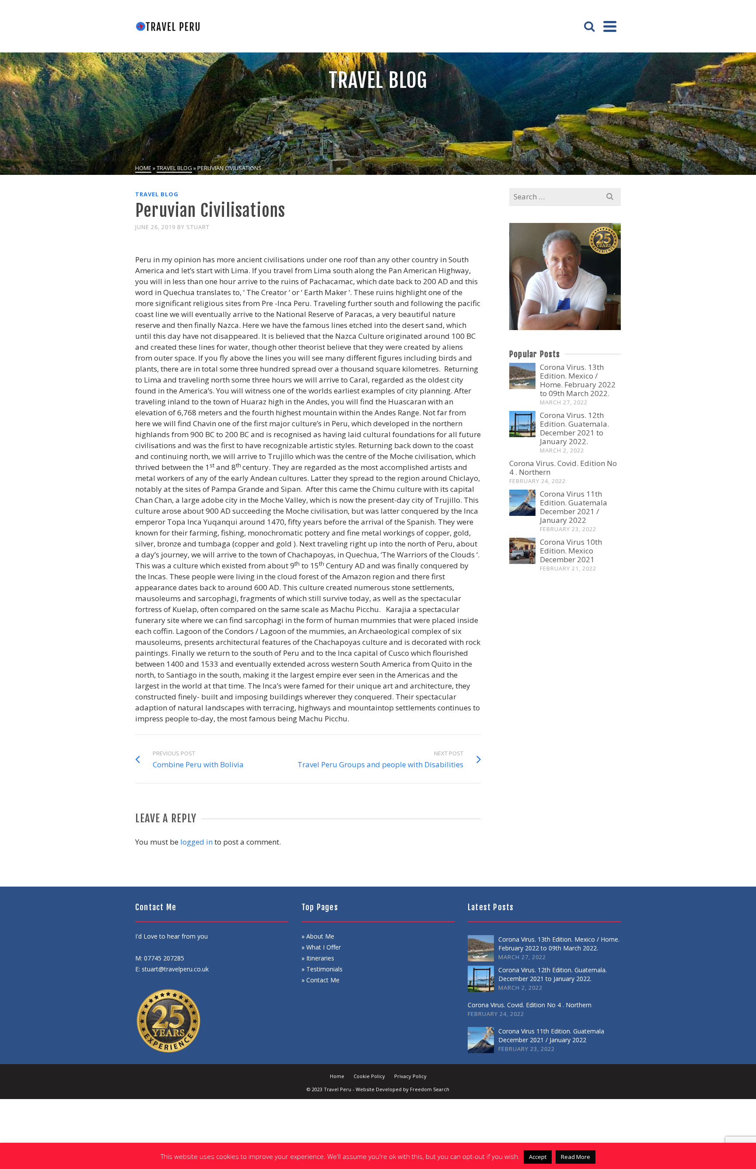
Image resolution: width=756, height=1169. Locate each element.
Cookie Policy (369, 1076)
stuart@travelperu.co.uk (175, 969)
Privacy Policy (410, 1076)
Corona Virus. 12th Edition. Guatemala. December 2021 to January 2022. (574, 428)
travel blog (156, 194)
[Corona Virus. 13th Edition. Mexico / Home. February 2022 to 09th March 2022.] (522, 376)
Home (337, 1076)
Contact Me (323, 980)
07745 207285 (164, 958)
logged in (196, 842)
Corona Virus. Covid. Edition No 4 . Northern (563, 467)
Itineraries (320, 958)
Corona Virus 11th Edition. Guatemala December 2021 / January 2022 (573, 507)
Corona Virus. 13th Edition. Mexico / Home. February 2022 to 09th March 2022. (578, 380)
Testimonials (324, 969)
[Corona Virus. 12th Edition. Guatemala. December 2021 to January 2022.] (522, 424)
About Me (319, 936)
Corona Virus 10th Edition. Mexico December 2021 (571, 550)
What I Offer (323, 947)
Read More (575, 1157)
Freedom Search (429, 1089)
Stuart (198, 227)
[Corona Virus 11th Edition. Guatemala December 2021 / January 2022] (522, 503)
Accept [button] (537, 1157)
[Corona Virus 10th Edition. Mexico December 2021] (522, 551)
